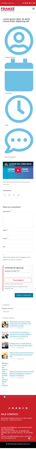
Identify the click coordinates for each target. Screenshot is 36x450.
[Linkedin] (34, 3)
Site (4, 247)
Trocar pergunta (18, 280)
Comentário (7, 211)
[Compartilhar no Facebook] (9, 195)
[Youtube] (30, 3)
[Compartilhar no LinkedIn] (18, 195)
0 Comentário (20, 327)
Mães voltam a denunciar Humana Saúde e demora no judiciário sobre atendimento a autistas (20, 323)
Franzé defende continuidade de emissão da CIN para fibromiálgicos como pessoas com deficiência (20, 334)
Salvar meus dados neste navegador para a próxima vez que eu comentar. (17, 258)
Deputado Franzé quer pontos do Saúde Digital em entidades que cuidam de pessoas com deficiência (22, 373)
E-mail (5, 238)
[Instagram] (32, 3)
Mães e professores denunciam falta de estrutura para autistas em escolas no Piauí (21, 354)
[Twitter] (27, 3)
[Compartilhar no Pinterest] (14, 195)
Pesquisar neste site (7, 308)
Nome (5, 230)
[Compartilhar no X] (5, 195)
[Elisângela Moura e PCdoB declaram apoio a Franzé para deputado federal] (5, 345)
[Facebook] (25, 3)
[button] (33, 8)
